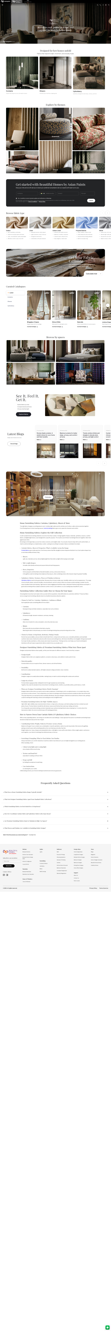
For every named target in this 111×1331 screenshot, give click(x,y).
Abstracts (22, 170)
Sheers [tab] (10, 301)
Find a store (48, 497)
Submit (91, 200)
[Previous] (102, 213)
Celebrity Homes (94, 865)
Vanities (58, 862)
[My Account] (103, 4)
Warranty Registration (61, 873)
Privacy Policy (42, 201)
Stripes (55, 170)
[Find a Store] (105, 4)
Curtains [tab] (10, 297)
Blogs (92, 851)
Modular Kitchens (26, 851)
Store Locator (77, 880)
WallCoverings (43, 871)
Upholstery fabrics (26, 580)
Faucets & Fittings (61, 854)
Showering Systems (61, 857)
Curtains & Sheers (43, 863)
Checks (22, 147)
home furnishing (48, 528)
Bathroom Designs (78, 862)
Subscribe (9, 865)
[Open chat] (107, 1327)
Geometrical (88, 170)
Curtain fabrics (25, 550)
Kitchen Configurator (27, 861)
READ (38, 439)
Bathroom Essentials (61, 867)
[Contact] (100, 4)
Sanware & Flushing (61, 859)
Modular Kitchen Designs (79, 857)
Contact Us (32, 835)
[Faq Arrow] (107, 792)
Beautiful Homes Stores (96, 862)
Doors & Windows (26, 881)
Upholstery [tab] (11, 306)
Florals (88, 147)
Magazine (93, 854)
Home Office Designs (78, 867)
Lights (41, 851)
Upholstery (42, 866)
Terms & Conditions (32, 201)
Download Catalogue (31, 326)
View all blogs (14, 443)
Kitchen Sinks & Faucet (62, 865)
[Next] (107, 213)
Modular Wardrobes (27, 871)
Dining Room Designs (78, 865)
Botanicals (55, 136)
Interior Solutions (94, 857)
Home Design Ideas (78, 851)
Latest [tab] (11, 293)
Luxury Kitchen (26, 864)
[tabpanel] (69, 308)
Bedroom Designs (78, 859)
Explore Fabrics (23, 414)
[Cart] (108, 4)
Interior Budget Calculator (96, 859)
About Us (76, 875)
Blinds (41, 868)
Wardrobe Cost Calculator (28, 874)
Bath (58, 851)
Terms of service (103, 888)
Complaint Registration (62, 870)
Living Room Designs (78, 854)
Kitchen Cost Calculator (28, 854)
